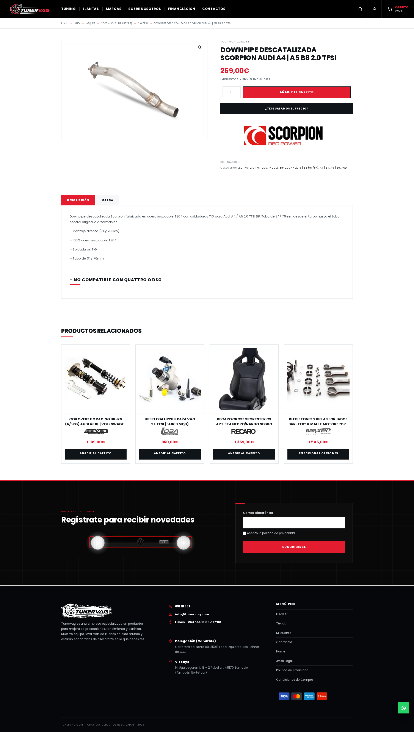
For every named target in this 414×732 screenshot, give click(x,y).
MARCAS (114, 8)
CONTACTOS (214, 8)
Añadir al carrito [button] (96, 453)
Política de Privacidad (292, 670)
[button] (200, 47)
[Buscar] (360, 9)
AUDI (77, 23)
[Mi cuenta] (374, 9)
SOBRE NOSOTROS (144, 8)
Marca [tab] (107, 200)
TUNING (68, 8)
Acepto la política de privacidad (270, 533)
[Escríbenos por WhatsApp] (403, 707)
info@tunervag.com (192, 614)
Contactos (284, 642)
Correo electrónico (258, 513)
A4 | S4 (324, 167)
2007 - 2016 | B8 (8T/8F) (116, 23)
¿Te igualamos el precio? (286, 108)
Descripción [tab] (78, 200)
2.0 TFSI (143, 23)
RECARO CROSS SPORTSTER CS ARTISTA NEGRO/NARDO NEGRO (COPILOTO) (244, 424)
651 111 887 (182, 606)
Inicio (64, 23)
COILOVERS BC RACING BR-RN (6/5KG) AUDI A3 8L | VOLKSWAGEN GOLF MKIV (96, 424)
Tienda (281, 623)
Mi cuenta (283, 633)
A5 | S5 (90, 23)
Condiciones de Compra (294, 679)
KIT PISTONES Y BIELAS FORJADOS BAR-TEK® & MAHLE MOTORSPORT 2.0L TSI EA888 (318, 424)
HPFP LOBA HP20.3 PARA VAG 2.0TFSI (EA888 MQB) (170, 421)
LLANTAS (91, 8)
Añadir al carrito (297, 92)
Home (280, 651)
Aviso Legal (284, 661)
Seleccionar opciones (318, 453)
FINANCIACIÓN (181, 8)
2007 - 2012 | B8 (273, 167)
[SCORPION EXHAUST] (286, 136)
